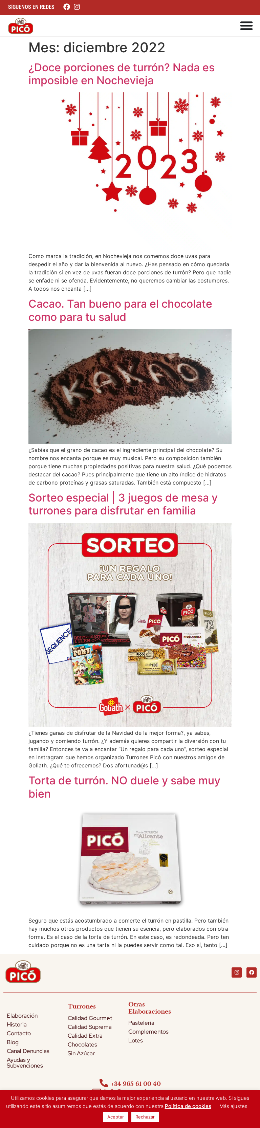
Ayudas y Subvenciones (25, 1062)
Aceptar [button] (115, 1117)
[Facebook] (251, 972)
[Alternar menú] (246, 25)
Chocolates (82, 1044)
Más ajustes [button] (233, 1106)
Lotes (135, 1040)
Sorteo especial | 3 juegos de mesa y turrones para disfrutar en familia (123, 504)
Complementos (148, 1031)
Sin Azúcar (81, 1053)
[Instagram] (237, 972)
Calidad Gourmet (90, 1018)
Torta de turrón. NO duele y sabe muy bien (124, 787)
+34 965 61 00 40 (136, 1083)
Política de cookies (188, 1106)
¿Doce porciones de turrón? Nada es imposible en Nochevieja (121, 74)
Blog (13, 1042)
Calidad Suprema (90, 1027)
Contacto (19, 1033)
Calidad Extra (85, 1035)
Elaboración (22, 1015)
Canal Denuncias (28, 1051)
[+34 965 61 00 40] (104, 1083)
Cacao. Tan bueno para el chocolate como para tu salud (120, 310)
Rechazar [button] (145, 1117)
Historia (17, 1024)
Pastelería (141, 1022)
